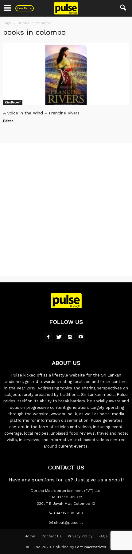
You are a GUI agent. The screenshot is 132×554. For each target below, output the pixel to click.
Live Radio (24, 8)
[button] (123, 8)
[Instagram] (70, 337)
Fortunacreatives (90, 547)
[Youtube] (80, 337)
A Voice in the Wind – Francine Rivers (41, 112)
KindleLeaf (13, 102)
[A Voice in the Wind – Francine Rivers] (66, 74)
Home (30, 536)
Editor (8, 121)
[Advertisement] (66, 209)
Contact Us (51, 536)
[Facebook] (48, 337)
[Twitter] (59, 337)
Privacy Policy (80, 536)
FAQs (103, 536)
